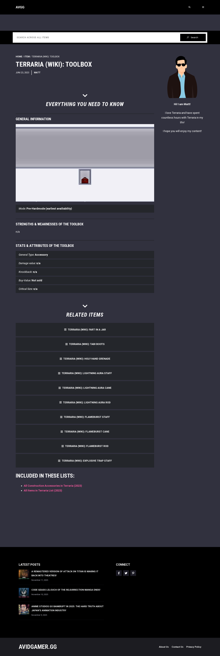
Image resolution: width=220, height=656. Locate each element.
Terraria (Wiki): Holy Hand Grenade (86, 358)
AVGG (20, 7)
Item (27, 56)
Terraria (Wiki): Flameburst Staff (87, 416)
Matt (37, 72)
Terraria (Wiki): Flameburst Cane (86, 431)
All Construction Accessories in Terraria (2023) (53, 485)
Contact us (177, 647)
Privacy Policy (193, 647)
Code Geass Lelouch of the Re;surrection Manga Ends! (65, 590)
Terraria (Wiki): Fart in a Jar (87, 329)
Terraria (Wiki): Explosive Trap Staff (87, 460)
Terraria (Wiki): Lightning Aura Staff (87, 373)
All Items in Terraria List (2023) (43, 490)
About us (164, 647)
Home (19, 56)
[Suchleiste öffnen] (189, 7)
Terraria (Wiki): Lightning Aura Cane (86, 387)
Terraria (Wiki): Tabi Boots (87, 344)
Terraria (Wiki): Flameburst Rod (87, 446)
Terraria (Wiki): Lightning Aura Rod (87, 402)
